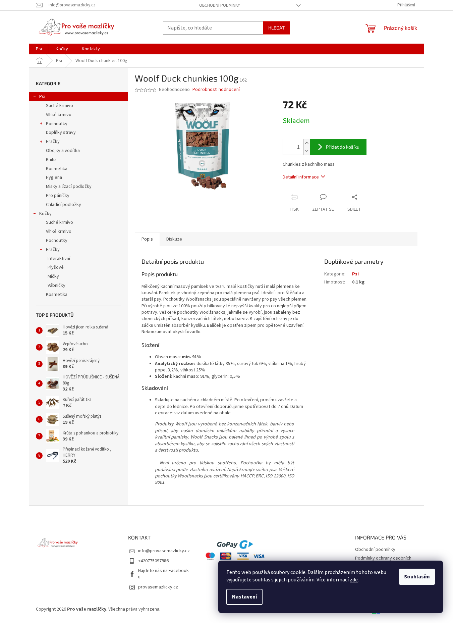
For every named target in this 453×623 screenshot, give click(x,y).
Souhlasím (417, 576)
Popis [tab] (147, 239)
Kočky (45, 213)
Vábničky (56, 285)
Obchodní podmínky (219, 5)
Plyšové (56, 267)
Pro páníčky (57, 195)
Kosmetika (56, 168)
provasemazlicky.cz (158, 587)
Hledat (276, 28)
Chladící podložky (63, 204)
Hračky (53, 141)
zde (354, 579)
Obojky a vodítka (63, 150)
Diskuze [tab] (174, 239)
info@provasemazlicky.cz (164, 551)
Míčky (53, 276)
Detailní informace (301, 177)
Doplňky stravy (61, 132)
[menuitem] (39, 49)
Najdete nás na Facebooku (163, 573)
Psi (42, 96)
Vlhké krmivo (58, 114)
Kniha (51, 159)
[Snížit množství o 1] (306, 151)
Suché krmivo (59, 105)
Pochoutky (56, 123)
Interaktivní (59, 258)
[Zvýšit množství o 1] (306, 143)
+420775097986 (153, 561)
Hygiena (54, 177)
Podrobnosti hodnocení (216, 90)
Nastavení (244, 597)
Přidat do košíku (342, 147)
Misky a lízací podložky (69, 186)
